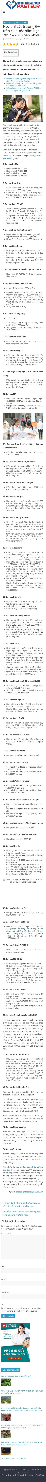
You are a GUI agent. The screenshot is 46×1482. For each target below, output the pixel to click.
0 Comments (30, 39)
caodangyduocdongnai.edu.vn (29, 1192)
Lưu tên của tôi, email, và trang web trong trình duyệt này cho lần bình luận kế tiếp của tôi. (21, 1309)
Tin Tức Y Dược (9, 22)
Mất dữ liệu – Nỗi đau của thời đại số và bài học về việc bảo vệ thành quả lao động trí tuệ (22, 1443)
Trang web (5, 1292)
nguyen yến (19, 39)
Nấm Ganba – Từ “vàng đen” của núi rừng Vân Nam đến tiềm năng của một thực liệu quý (22, 1426)
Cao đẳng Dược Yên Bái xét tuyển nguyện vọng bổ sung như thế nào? (21, 1213)
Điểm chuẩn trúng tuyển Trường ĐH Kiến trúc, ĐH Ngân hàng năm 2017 (23, 89)
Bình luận (6, 1233)
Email (4, 1279)
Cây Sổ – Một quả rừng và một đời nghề (16, 1376)
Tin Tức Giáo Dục (21, 22)
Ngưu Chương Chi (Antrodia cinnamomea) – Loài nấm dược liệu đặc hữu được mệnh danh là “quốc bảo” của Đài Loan (21, 1409)
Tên (3, 1266)
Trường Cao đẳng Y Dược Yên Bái (13, 1458)
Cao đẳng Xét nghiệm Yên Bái (24, 929)
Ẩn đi (15, 52)
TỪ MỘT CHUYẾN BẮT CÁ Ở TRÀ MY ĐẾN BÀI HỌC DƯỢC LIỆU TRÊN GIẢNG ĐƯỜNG (22, 1392)
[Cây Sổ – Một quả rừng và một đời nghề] (6, 1382)
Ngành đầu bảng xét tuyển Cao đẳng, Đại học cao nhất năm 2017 (23, 84)
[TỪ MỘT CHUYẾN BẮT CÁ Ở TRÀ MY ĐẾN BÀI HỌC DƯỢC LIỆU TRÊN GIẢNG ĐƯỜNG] (6, 1399)
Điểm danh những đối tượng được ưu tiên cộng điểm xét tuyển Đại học (24, 79)
